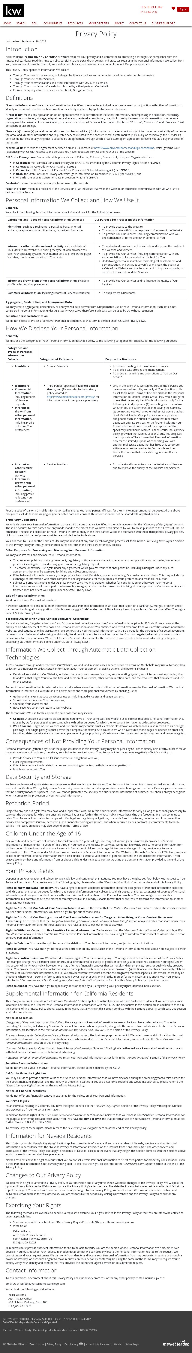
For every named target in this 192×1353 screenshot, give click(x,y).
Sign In (183, 9)
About (119, 23)
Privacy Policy (54, 1344)
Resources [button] (75, 23)
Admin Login (132, 1344)
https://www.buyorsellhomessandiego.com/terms (124, 148)
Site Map (117, 1344)
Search (21, 23)
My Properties (98, 23)
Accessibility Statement (98, 1344)
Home (7, 23)
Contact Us (137, 23)
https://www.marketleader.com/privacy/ (71, 397)
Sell (35, 23)
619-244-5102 (149, 12)
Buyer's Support (163, 23)
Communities (53, 23)
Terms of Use (37, 1344)
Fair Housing (71, 1344)
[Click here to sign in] (173, 9)
